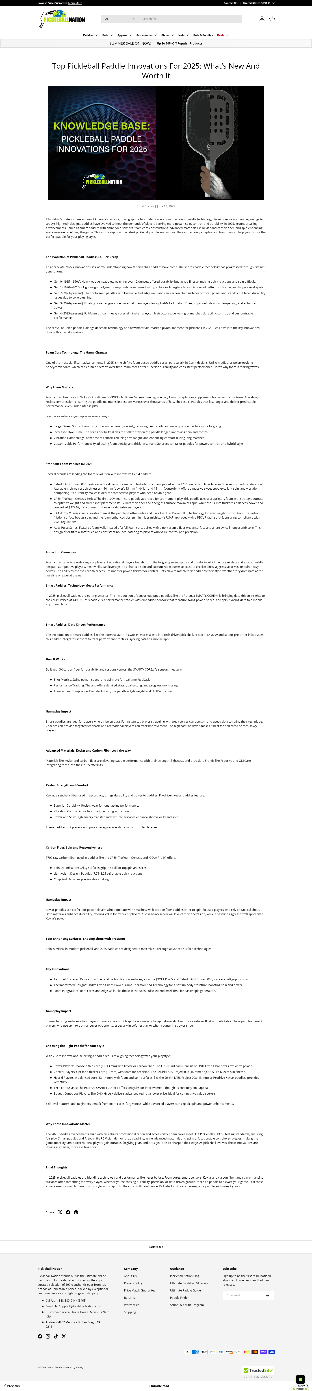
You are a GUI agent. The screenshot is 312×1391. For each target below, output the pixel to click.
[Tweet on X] (60, 1212)
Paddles (88, 35)
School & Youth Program (187, 1305)
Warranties (131, 1305)
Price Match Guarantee (139, 1290)
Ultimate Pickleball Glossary (189, 1283)
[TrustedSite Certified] (258, 1372)
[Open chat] (300, 1379)
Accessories (144, 35)
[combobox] (171, 19)
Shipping (130, 1312)
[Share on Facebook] (68, 1212)
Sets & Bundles (203, 35)
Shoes (165, 35)
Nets (181, 35)
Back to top (156, 1247)
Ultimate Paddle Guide (185, 1290)
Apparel (122, 35)
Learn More (96, 3)
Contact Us (230, 3)
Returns (129, 1298)
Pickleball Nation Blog (184, 1276)
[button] (272, 19)
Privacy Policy (133, 1283)
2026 (42, 1367)
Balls (105, 35)
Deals (220, 35)
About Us (130, 1276)
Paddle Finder (179, 1298)
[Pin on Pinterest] (76, 1212)
